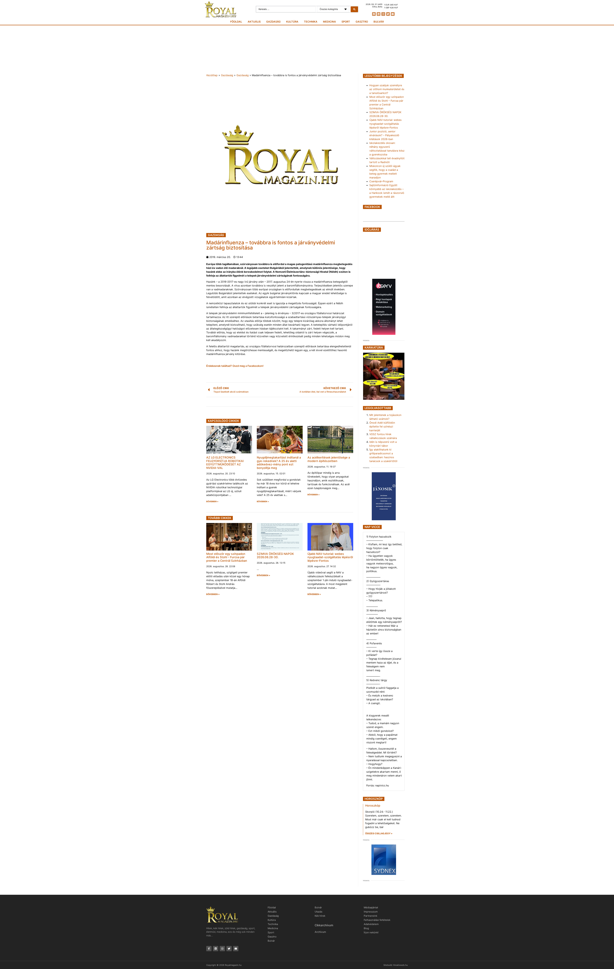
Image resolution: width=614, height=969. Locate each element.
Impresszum (371, 911)
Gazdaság (273, 21)
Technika (310, 21)
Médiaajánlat (371, 907)
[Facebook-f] (209, 948)
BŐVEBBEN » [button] (212, 502)
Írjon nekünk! (371, 932)
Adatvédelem (371, 924)
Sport (346, 21)
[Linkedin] (378, 14)
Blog (366, 928)
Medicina (329, 21)
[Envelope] (392, 14)
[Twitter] (388, 14)
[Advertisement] (307, 49)
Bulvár (379, 21)
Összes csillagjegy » (378, 833)
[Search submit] (354, 9)
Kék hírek (320, 915)
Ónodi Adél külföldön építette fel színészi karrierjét (382, 426)
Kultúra (292, 21)
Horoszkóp (372, 805)
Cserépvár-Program (381, 181)
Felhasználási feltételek (377, 919)
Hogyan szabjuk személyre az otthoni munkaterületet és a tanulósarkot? (386, 89)
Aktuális (254, 21)
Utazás (318, 911)
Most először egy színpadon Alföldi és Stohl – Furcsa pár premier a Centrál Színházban (226, 557)
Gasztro (362, 21)
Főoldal (236, 21)
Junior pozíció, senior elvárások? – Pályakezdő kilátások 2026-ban (384, 135)
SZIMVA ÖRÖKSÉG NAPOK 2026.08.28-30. (275, 555)
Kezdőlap (212, 75)
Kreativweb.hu (400, 965)
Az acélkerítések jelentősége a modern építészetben (328, 459)
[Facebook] (374, 14)
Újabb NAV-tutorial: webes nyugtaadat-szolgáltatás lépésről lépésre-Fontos (330, 557)
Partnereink (370, 915)
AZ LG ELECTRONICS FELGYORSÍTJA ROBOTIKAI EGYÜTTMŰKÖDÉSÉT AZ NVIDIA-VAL (225, 463)
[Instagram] (383, 14)
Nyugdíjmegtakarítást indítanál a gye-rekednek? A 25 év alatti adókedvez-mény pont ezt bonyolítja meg (279, 463)
